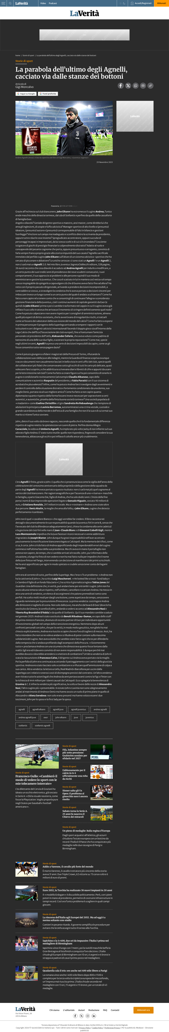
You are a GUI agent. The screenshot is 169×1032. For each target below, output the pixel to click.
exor (46, 717)
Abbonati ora (143, 1010)
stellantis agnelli (42, 725)
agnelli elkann (38, 709)
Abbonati (161, 3)
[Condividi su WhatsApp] (136, 86)
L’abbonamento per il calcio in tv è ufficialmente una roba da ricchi (75, 774)
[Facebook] (75, 1016)
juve (76, 717)
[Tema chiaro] (120, 3)
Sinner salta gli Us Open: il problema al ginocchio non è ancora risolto (75, 795)
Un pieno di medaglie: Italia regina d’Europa (86, 830)
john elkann (60, 717)
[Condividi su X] (128, 86)
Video (43, 3)
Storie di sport (29, 55)
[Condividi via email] (143, 86)
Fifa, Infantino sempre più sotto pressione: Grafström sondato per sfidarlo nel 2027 (74, 754)
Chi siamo (54, 1010)
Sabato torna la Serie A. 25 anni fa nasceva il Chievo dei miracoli (75, 814)
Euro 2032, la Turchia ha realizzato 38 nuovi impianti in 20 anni (77, 890)
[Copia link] (150, 86)
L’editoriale (69, 1010)
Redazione (93, 1010)
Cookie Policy (97, 1028)
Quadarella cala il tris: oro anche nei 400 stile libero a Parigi (75, 970)
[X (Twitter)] (81, 1016)
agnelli (22, 709)
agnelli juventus (78, 709)
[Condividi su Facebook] (121, 86)
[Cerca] (10, 3)
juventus (90, 717)
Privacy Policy (85, 1028)
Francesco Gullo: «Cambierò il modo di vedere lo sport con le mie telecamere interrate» (36, 779)
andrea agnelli (100, 709)
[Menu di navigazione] (3, 3)
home (17, 55)
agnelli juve (58, 709)
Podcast (53, 3)
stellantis (23, 725)
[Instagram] (87, 1016)
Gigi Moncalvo (24, 87)
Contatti (115, 1010)
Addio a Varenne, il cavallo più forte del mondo (68, 866)
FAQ (105, 1010)
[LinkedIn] (94, 1016)
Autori (81, 1010)
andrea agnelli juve (27, 717)
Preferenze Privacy (112, 1028)
